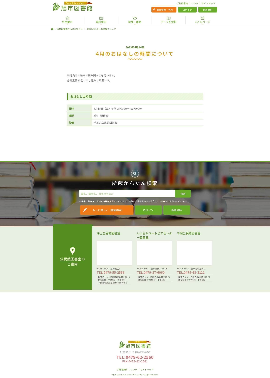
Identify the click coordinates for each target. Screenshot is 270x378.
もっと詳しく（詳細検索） (108, 210)
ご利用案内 (182, 3)
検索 (182, 193)
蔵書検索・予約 (165, 9)
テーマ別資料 (169, 22)
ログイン (187, 9)
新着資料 (207, 9)
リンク (194, 3)
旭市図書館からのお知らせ (70, 29)
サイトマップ (208, 3)
